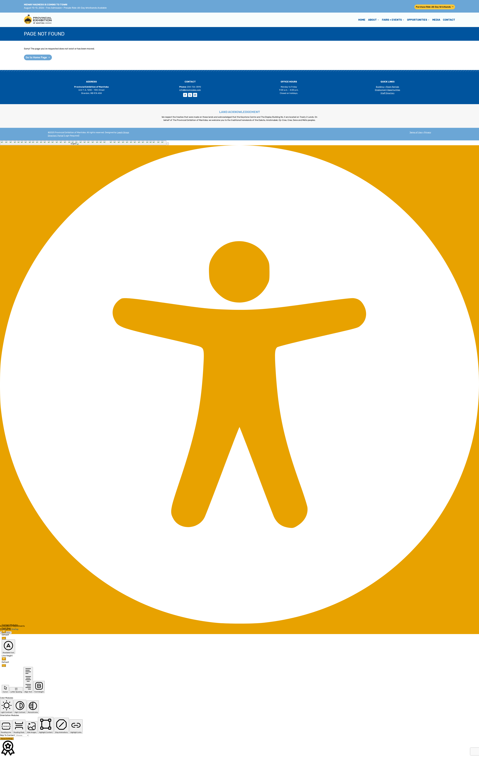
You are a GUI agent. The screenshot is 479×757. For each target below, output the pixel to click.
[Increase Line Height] (4, 658)
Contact (449, 19)
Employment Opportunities (387, 90)
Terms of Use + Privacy (420, 132)
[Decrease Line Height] (4, 665)
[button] (168, 143)
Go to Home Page (36, 57)
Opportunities (417, 19)
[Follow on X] (190, 95)
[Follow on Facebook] (185, 95)
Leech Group (123, 132)
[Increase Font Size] (4, 631)
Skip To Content (7, 735)
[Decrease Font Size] (4, 638)
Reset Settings (7, 739)
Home (361, 19)
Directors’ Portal (55, 136)
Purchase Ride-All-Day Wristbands (433, 7)
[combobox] (83, 142)
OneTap (14, 629)
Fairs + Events (392, 19)
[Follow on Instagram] (195, 95)
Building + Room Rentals (387, 87)
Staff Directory (387, 93)
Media (436, 19)
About (372, 19)
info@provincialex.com (190, 90)
